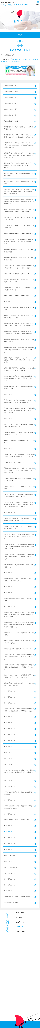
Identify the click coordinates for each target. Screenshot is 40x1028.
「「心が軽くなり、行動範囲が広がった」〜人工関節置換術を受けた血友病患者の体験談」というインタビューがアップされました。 (19, 410)
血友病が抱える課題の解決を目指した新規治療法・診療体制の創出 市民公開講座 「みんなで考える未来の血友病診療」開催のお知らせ (19, 191)
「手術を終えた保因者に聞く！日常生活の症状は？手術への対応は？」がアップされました (19, 519)
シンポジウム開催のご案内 (11, 867)
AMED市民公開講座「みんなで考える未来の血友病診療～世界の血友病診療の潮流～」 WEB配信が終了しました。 (19, 657)
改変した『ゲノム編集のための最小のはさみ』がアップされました (19, 441)
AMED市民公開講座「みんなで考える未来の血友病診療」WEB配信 (18, 793)
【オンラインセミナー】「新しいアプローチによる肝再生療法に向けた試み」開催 (19, 316)
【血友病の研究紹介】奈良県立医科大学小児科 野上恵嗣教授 (18, 182)
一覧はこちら (20, 34)
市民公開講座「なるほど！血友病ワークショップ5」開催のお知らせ (18, 128)
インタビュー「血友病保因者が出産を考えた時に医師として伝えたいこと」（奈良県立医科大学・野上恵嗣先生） (19, 772)
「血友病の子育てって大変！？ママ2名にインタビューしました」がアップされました (18, 580)
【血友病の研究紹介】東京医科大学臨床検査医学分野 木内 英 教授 (19, 174)
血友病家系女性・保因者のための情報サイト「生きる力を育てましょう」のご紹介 (19, 684)
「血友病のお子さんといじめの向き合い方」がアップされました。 (19, 634)
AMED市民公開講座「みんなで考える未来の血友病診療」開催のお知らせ (18, 387)
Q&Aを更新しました (9, 814)
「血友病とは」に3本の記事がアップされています (17, 649)
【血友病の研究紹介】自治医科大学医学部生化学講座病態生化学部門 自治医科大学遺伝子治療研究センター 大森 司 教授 (19, 165)
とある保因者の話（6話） (11, 85)
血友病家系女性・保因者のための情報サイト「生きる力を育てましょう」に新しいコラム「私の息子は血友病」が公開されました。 (19, 145)
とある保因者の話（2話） (11, 115)
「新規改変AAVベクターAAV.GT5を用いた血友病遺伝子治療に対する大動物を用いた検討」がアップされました (19, 455)
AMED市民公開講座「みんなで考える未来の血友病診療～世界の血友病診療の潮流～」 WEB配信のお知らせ (19, 710)
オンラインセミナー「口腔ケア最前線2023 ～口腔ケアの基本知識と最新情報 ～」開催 (18, 425)
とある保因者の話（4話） (11, 97)
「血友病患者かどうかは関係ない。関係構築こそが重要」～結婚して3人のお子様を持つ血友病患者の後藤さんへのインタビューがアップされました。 (18, 504)
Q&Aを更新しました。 (10, 394)
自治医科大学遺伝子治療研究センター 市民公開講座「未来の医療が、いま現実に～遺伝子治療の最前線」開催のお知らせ (19, 201)
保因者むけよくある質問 (10, 109)
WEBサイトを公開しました (11, 902)
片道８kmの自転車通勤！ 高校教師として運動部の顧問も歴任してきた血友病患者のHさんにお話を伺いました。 (19, 350)
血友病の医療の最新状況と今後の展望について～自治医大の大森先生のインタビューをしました (19, 369)
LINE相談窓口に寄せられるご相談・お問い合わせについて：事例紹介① (19, 259)
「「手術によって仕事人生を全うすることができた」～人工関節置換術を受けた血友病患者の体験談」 (19, 401)
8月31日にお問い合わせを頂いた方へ (14, 462)
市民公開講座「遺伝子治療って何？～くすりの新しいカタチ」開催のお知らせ (19, 289)
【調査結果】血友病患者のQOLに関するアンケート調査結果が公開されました (19, 341)
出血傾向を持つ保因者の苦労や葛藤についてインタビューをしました (19, 308)
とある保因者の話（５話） (11, 91)
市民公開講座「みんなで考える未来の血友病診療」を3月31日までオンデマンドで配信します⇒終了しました (18, 136)
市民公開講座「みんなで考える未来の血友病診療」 (18, 896)
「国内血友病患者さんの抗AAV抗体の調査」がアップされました (19, 487)
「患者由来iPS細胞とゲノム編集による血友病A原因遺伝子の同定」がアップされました (18, 433)
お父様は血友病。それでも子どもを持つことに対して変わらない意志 (19, 227)
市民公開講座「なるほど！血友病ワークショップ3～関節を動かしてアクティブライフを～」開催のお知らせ (18, 324)
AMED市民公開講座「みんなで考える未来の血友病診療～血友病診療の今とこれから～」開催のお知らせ (19, 267)
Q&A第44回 (7, 301)
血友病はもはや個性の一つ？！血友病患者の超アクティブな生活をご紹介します (19, 281)
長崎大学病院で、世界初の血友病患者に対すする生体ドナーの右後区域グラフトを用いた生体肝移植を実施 (19, 333)
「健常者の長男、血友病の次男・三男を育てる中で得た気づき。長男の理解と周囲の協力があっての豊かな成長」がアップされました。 (19, 625)
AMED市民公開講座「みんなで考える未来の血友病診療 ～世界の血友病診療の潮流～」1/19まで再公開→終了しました (19, 557)
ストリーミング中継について (11, 855)
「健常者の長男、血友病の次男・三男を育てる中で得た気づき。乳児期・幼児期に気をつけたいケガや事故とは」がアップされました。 (19, 615)
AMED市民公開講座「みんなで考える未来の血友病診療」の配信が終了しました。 (18, 527)
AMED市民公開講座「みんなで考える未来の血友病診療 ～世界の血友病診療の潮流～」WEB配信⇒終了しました (19, 667)
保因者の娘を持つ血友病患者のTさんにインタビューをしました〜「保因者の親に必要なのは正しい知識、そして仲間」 (19, 360)
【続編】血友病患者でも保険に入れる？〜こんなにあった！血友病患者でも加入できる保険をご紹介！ (19, 210)
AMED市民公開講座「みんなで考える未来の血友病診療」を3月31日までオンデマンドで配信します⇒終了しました (18, 242)
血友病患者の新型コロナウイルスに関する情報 (16, 820)
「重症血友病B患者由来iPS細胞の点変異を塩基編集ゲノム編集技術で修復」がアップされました (18, 495)
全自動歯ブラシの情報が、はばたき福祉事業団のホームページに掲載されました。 (19, 479)
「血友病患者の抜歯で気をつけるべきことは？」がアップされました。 (19, 599)
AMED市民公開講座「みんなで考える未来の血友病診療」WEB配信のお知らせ (18, 807)
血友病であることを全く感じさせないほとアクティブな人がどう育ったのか (19, 218)
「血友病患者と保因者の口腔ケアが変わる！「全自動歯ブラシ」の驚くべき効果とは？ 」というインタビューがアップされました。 (19, 470)
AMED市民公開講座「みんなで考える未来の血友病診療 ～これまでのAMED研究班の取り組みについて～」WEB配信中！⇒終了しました (19, 546)
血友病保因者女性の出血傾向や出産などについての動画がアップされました (19, 642)
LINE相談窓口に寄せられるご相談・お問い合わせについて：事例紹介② (19, 251)
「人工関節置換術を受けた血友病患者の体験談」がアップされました (19, 566)
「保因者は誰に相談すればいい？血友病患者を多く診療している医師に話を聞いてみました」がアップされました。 (19, 536)
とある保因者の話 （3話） (11, 103)
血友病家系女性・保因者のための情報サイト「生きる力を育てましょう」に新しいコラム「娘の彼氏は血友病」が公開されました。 (19, 155)
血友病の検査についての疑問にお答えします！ (16, 274)
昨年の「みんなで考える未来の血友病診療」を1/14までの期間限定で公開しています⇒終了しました (19, 676)
